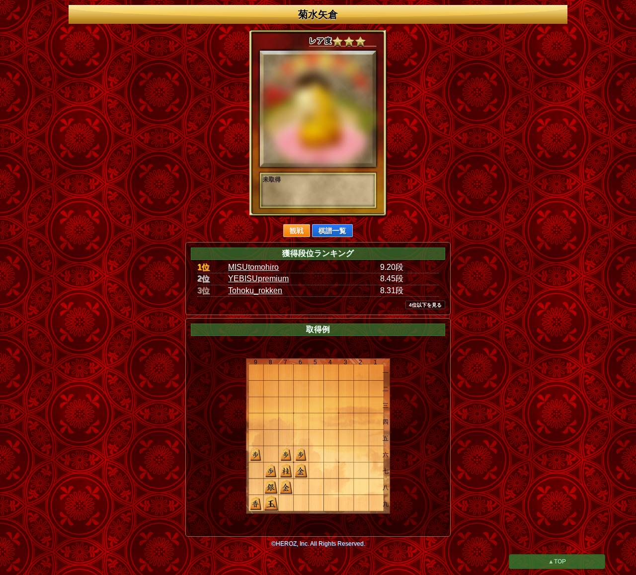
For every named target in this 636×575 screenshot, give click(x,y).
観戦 (297, 231)
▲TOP (557, 561)
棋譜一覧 (332, 231)
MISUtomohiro (253, 267)
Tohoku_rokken (255, 290)
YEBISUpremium (258, 278)
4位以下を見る (425, 305)
